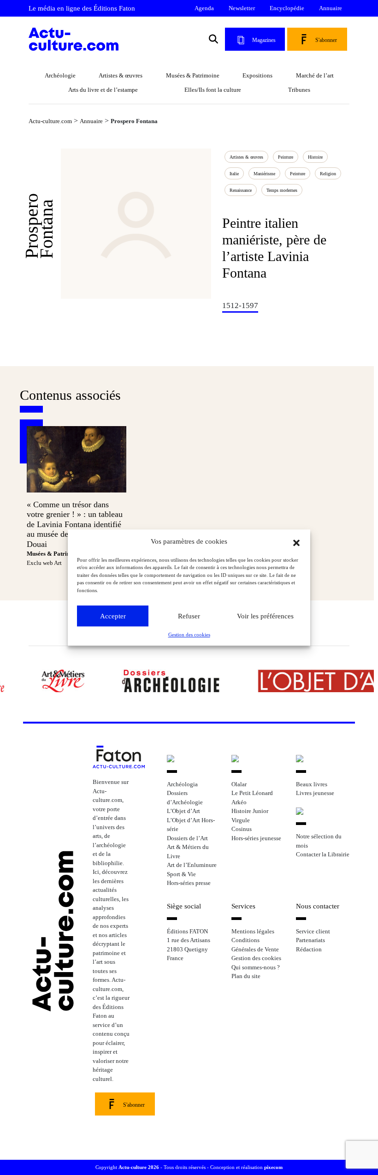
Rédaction (309, 949)
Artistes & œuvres (120, 75)
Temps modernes (281, 190)
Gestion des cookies (189, 634)
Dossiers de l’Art (187, 838)
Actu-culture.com (50, 121)
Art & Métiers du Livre (188, 851)
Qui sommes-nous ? (255, 967)
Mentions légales (252, 931)
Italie (234, 173)
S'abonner (326, 40)
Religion (328, 173)
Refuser (189, 616)
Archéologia (182, 784)
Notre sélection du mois (319, 841)
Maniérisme (264, 173)
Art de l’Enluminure (192, 864)
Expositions (257, 75)
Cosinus (241, 828)
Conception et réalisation (246, 1167)
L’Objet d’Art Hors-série (191, 825)
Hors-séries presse (189, 882)
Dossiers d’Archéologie (185, 797)
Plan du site (245, 976)
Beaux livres (311, 784)
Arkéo (239, 802)
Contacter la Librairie (322, 854)
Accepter (113, 616)
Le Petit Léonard (252, 792)
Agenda (204, 8)
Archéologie (60, 75)
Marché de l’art (315, 75)
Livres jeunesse (315, 792)
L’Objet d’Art (183, 810)
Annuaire (330, 8)
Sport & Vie (181, 874)
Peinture (297, 173)
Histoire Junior (249, 810)
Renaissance (241, 190)
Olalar (239, 784)
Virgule (240, 820)
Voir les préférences (265, 616)
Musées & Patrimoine (192, 75)
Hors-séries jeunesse (256, 838)
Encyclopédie (287, 8)
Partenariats (310, 940)
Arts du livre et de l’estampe (103, 89)
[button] (296, 541)
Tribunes (299, 89)
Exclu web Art (44, 562)
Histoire (315, 157)
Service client (313, 931)
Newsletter (242, 8)
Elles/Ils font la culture (212, 89)
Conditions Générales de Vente (255, 945)
